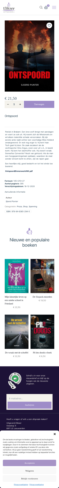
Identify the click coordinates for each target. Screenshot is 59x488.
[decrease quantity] (7, 104)
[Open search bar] (41, 7)
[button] (54, 434)
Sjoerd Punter (12, 201)
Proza (19, 206)
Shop (25, 206)
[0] (46, 7)
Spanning (33, 206)
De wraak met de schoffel (16, 352)
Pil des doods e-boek (42, 352)
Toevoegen (39, 104)
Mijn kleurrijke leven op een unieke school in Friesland (15, 300)
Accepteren (29, 463)
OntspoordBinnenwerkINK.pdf (19, 171)
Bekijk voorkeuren (29, 478)
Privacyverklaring (21, 484)
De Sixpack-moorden (42, 297)
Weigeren (29, 471)
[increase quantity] (20, 104)
